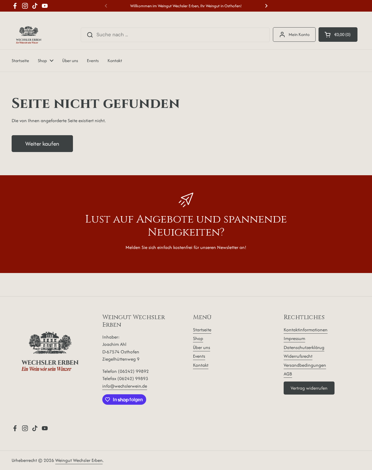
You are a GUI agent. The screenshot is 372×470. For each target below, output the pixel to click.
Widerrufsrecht (298, 356)
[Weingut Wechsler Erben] (29, 34)
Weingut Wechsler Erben (79, 460)
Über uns (201, 347)
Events (199, 356)
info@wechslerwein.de (124, 386)
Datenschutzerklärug (304, 347)
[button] (338, 34)
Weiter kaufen (42, 144)
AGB (288, 373)
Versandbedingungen (305, 365)
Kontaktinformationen (306, 329)
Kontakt (200, 365)
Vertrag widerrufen (309, 388)
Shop (198, 338)
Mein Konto (299, 34)
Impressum (294, 338)
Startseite (202, 329)
